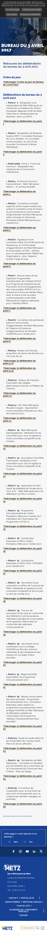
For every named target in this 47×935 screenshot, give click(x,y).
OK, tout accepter (12, 10)
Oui (30, 842)
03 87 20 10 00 (18, 890)
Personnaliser (12, 14)
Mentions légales (32, 902)
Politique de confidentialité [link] (30, 14)
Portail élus (27, 898)
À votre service (28, 928)
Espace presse (12, 902)
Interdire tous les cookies (32, 10)
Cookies (23, 915)
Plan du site (23, 906)
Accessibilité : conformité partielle (23, 910)
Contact (13, 898)
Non (16, 842)
